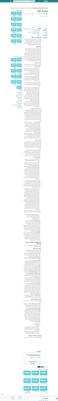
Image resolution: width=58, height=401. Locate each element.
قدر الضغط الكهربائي (19, 102)
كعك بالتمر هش (19, 106)
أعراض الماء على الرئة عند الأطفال (45, 30)
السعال (29, 216)
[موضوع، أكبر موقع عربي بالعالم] (46, 1)
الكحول (30, 295)
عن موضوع (20, 396)
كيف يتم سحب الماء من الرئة (45, 35)
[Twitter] (45, 396)
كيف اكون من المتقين (19, 95)
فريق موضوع (12, 399)
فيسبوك (42, 366)
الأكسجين (33, 122)
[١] (28, 60)
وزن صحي (39, 272)
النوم (38, 326)
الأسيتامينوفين (26, 214)
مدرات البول (37, 68)
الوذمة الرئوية (39, 42)
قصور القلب (29, 159)
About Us (20, 399)
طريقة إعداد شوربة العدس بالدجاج (17, 105)
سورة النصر (20, 94)
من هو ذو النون (20, 98)
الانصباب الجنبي (36, 141)
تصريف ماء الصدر (30, 151)
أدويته (28, 254)
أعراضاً (27, 210)
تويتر (39, 366)
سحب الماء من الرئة (45, 33)
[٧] (39, 301)
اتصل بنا (13, 396)
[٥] (39, 148)
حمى (35, 333)
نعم (33, 363)
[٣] (26, 251)
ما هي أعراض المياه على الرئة (45, 37)
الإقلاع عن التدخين (27, 266)
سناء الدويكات (38, 13)
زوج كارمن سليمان (19, 103)
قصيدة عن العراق (19, 108)
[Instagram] (44, 396)
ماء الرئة (37, 39)
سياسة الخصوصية (20, 397)
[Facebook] (47, 396)
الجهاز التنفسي (28, 102)
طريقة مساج (20, 100)
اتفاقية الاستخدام (12, 397)
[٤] (39, 120)
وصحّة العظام (26, 314)
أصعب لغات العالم (19, 97)
